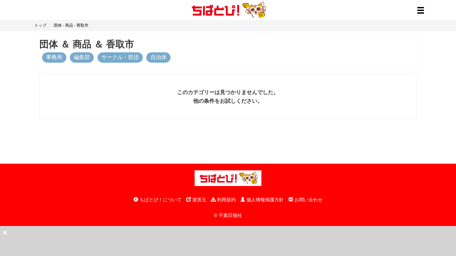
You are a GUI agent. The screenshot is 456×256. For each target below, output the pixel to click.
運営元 (198, 199)
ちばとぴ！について (160, 199)
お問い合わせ (307, 199)
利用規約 (226, 199)
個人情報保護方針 (264, 199)
